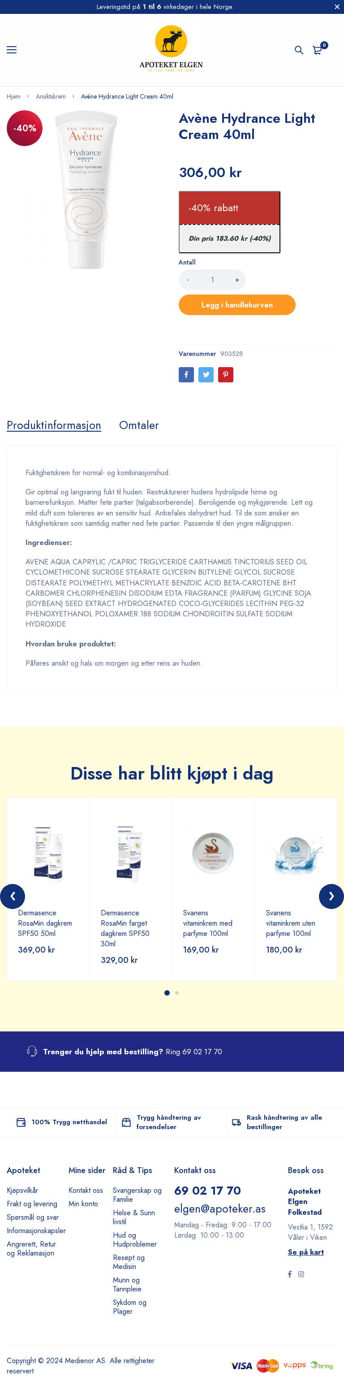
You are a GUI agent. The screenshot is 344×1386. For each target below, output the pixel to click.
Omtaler (139, 425)
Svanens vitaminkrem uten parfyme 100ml (290, 923)
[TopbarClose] (337, 6)
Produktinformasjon (54, 425)
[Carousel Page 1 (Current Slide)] (167, 993)
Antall (187, 262)
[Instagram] (301, 1275)
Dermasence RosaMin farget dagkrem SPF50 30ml (125, 928)
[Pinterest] (225, 374)
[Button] (299, 50)
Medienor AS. (86, 1361)
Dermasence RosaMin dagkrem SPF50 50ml (45, 923)
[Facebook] (186, 374)
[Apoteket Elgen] (172, 50)
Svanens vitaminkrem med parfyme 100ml (207, 923)
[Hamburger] (15, 50)
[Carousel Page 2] (177, 992)
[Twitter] (206, 374)
